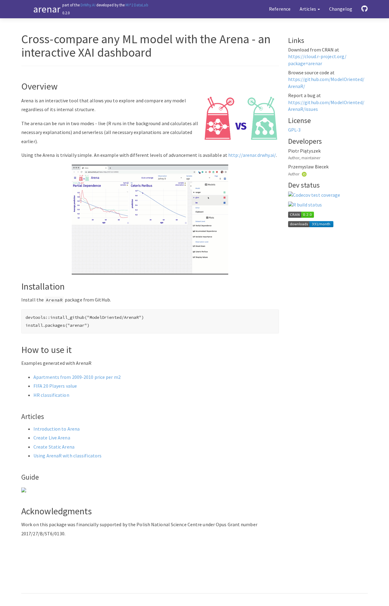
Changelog (340, 9)
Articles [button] (308, 9)
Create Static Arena (53, 447)
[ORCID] (304, 174)
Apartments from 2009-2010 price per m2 (77, 377)
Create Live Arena (51, 438)
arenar (47, 9)
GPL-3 (294, 130)
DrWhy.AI (88, 4)
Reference (280, 9)
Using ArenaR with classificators (67, 456)
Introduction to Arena (56, 429)
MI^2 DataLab (137, 4)
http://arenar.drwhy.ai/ (252, 155)
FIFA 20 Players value (55, 386)
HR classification (51, 395)
